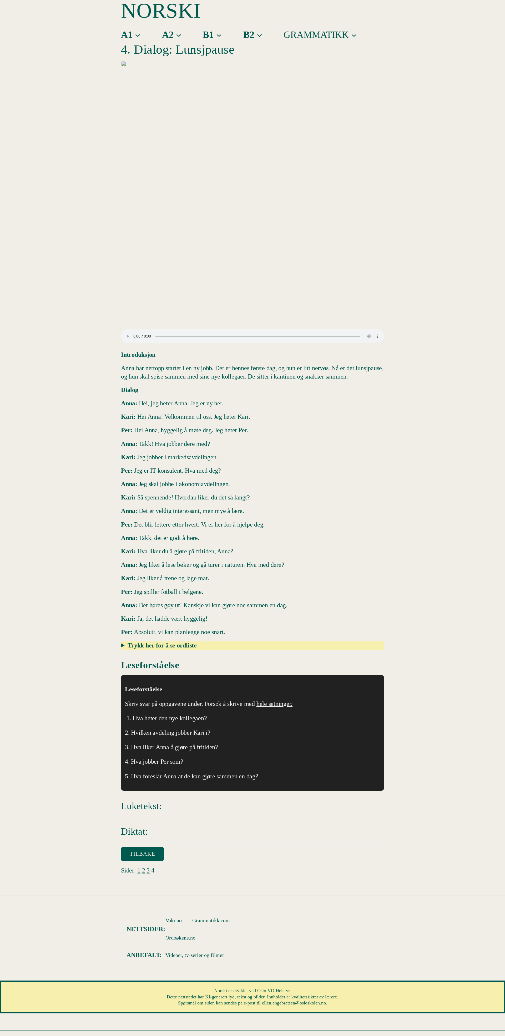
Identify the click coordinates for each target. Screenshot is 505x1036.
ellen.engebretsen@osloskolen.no (294, 1003)
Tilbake (142, 854)
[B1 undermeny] (219, 35)
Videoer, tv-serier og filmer (194, 955)
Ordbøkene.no (180, 938)
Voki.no (173, 920)
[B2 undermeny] (259, 35)
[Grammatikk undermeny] (354, 35)
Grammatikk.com (211, 920)
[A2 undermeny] (179, 35)
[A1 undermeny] (138, 35)
